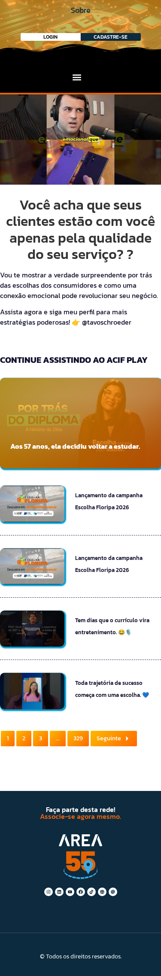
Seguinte (109, 738)
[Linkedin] (59, 892)
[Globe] (102, 892)
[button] (77, 77)
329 (78, 738)
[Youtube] (70, 892)
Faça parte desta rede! (80, 809)
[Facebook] (80, 892)
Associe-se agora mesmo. (80, 816)
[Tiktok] (91, 892)
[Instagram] (48, 892)
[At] (113, 892)
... (58, 738)
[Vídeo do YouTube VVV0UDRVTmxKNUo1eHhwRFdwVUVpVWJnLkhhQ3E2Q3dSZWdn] (80, 139)
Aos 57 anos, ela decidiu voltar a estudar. (75, 446)
